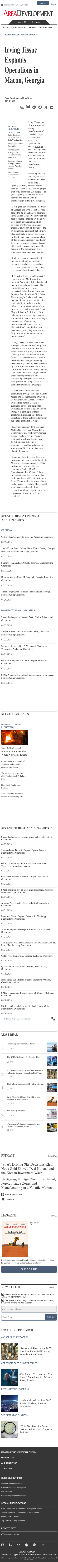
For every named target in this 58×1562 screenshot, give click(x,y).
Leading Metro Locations (10, 1517)
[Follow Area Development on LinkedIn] (3, 1545)
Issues (54, 1216)
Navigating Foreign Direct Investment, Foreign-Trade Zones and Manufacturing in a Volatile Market (28, 1183)
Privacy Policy (42, 1558)
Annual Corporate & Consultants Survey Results (20, 1513)
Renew (53, 4)
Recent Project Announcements (21, 35)
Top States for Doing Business (13, 1521)
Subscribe (43, 3)
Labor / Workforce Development (13, 1488)
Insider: (27, 1295)
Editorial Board (46, 27)
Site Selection (6, 1492)
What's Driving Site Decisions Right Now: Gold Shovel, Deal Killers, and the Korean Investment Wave (27, 1168)
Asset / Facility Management (12, 1484)
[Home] (19, 1545)
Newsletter (8, 1458)
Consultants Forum (11, 5)
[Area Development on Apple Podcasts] (27, 1545)
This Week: (27, 1301)
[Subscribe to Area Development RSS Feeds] (11, 1545)
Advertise (24, 5)
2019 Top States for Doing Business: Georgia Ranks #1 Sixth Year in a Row (15, 136)
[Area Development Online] (28, 1552)
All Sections (54, 27)
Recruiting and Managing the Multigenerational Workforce (14, 153)
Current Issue (9, 1463)
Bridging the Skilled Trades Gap (15, 144)
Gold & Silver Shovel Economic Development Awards (22, 1509)
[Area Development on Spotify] (35, 1545)
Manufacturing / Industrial (18, 610)
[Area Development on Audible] (43, 1545)
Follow (20, 22)
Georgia (39, 146)
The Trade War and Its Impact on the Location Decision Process (15, 164)
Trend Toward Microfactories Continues (13, 174)
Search (38, 22)
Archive (53, 1287)
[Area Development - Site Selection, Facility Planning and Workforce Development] (29, 13)
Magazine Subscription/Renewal (19, 1452)
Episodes (52, 1156)
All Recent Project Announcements (16, 1019)
